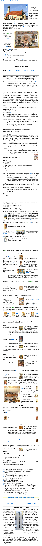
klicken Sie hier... (31, 219)
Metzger (33, 299)
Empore (32, 71)
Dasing (27, 491)
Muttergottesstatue (6, 55)
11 (3, 476)
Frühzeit (10, 68)
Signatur (18, 493)
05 (3, 471)
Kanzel (10, 49)
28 (3, 493)
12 (3, 477)
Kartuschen (5, 39)
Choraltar (10, 71)
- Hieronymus (5, 374)
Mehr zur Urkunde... (5, 233)
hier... (6, 412)
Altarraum (10, 70)
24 (38, 299)
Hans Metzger (10, 484)
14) (33, 302)
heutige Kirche (15, 23)
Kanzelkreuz (22, 388)
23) (22, 59)
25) (33, 304)
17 (3, 480)
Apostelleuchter (18, 70)
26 (3, 492)
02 (3, 469)
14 (3, 478)
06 (3, 473)
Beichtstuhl (32, 70)
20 (3, 482)
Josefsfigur (5, 54)
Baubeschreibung (26, 70)
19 (3, 481)
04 (3, 470)
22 (3, 483)
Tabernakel (17, 74)
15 (30, 450)
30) (7, 170)
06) (33, 448)
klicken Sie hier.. (8, 441)
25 (3, 491)
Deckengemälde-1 (18, 71)
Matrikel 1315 (17, 68)
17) (14, 166)
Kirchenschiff (9, 37)
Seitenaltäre (5, 50)
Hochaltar (8, 42)
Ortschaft (33, 8)
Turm (24, 26)
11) (31, 222)
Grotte (17, 491)
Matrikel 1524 (25, 68)
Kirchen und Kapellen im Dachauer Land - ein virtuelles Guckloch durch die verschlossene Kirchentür (21, 497)
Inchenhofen (30, 173)
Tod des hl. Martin (7, 38)
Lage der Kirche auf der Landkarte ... (16, 21)
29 (3, 494)
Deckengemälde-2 (26, 71)
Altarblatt (4, 52)
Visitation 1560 (33, 68)
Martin (5, 45)
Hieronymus (6, 46)
